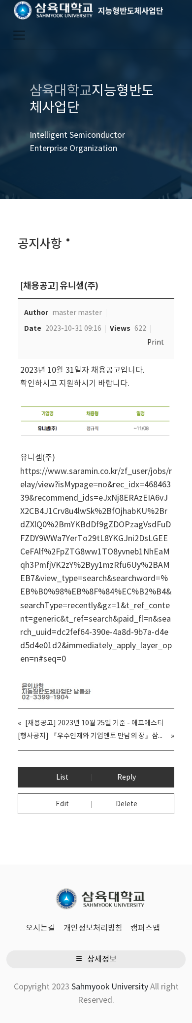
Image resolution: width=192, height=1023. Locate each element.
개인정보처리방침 (93, 928)
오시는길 (40, 928)
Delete (126, 804)
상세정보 (101, 959)
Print (155, 343)
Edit (62, 804)
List (62, 777)
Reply (126, 777)
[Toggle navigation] (19, 35)
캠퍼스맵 (145, 928)
